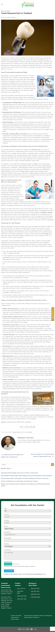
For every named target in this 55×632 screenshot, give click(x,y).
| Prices (41, 615)
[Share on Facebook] (23, 427)
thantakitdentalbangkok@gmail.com (35, 574)
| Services (30, 615)
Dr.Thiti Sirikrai (11, 17)
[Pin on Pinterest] (31, 427)
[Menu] (2, 4)
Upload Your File (8, 561)
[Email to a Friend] (29, 427)
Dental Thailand (5, 11)
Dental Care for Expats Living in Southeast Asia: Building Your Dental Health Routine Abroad (25, 485)
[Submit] (52, 464)
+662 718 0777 (21, 588)
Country (6, 526)
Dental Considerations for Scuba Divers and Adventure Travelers (19, 481)
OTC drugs (45, 234)
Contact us (4, 422)
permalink (30, 432)
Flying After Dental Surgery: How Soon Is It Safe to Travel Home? (19, 473)
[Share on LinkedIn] (34, 427)
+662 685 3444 (35, 588)
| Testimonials (47, 615)
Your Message (7, 549)
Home (25, 615)
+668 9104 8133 (35, 594)
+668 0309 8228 (35, 597)
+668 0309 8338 (21, 596)
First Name (7, 514)
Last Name (7, 520)
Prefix (5, 508)
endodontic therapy (46, 212)
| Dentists (36, 615)
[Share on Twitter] (26, 427)
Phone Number (8, 538)
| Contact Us (35, 617)
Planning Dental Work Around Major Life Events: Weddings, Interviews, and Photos (24, 478)
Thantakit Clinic (36, 150)
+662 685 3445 (35, 591)
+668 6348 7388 (21, 599)
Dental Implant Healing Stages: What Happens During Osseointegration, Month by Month (26, 476)
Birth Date (6, 544)
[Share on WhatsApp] (21, 427)
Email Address (7, 532)
